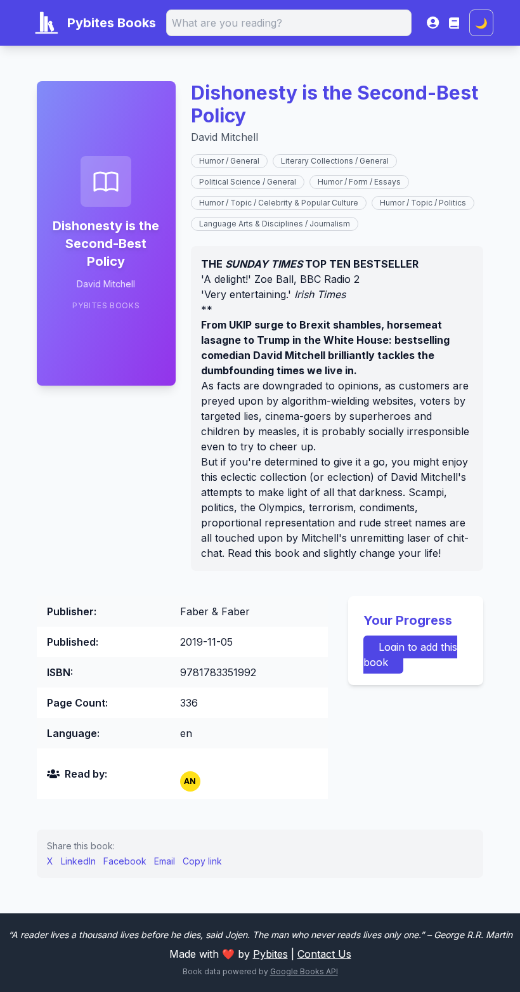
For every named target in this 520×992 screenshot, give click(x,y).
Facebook (124, 861)
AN (190, 781)
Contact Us (324, 954)
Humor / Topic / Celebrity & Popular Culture (278, 202)
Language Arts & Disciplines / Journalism (274, 223)
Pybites (270, 954)
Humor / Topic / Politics (423, 202)
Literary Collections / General (335, 161)
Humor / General (229, 161)
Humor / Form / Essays (359, 181)
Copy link (202, 861)
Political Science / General (247, 181)
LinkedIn (78, 861)
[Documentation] (454, 23)
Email (164, 861)
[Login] (433, 23)
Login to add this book (410, 655)
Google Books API (304, 971)
